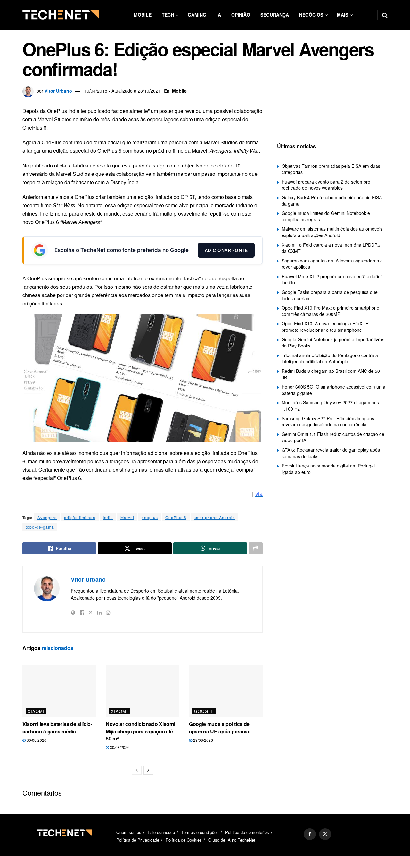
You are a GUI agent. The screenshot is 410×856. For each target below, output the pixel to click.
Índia (108, 517)
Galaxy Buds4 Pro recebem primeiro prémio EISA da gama (332, 200)
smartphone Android (214, 517)
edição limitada (79, 517)
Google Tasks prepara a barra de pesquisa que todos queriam (330, 295)
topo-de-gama (40, 527)
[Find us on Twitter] (325, 834)
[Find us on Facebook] (310, 834)
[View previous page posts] (137, 770)
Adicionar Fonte (226, 250)
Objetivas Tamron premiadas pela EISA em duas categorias (331, 169)
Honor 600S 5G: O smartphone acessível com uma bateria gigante (333, 389)
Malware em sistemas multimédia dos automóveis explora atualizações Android (332, 232)
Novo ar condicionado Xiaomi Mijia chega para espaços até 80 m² (140, 731)
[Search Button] (385, 15)
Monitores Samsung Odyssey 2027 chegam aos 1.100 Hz (330, 405)
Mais (342, 15)
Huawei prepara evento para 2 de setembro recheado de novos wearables (326, 184)
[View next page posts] (148, 770)
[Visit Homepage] (60, 15)
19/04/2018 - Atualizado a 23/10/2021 (122, 91)
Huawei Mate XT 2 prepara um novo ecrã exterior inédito (332, 279)
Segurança (274, 15)
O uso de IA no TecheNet (231, 840)
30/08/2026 (36, 740)
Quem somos (128, 832)
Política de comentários (247, 832)
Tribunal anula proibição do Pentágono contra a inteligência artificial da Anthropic (330, 358)
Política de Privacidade (137, 840)
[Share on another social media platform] (256, 548)
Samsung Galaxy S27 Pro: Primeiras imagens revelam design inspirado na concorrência (328, 421)
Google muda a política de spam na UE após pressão (220, 727)
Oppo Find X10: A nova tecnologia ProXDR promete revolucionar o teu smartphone (325, 326)
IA (219, 15)
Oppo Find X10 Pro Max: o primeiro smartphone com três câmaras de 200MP (330, 310)
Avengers (47, 517)
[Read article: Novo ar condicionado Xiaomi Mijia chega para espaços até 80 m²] (142, 691)
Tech (168, 15)
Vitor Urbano (58, 91)
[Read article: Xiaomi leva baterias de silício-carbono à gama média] (59, 691)
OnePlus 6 (175, 517)
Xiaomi (36, 711)
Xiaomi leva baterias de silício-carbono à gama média (57, 727)
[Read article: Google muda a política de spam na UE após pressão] (226, 691)
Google (204, 711)
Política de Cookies (184, 840)
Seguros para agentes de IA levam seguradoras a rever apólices (332, 263)
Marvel (127, 517)
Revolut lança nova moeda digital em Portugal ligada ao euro (328, 468)
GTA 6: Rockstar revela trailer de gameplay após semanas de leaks (331, 453)
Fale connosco (161, 832)
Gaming (197, 15)
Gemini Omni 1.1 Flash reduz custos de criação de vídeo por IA (333, 437)
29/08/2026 (202, 740)
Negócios (311, 15)
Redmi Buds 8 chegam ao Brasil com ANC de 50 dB (331, 374)
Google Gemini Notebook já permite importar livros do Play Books (333, 342)
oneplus (150, 517)
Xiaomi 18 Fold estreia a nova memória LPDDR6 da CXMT (331, 248)
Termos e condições (200, 832)
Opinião (240, 15)
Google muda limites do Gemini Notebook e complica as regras (326, 216)
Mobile (143, 15)
